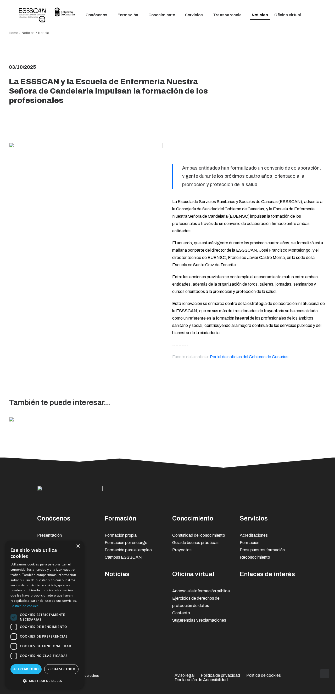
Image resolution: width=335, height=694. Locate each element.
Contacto (181, 613)
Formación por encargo (126, 542)
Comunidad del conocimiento (198, 535)
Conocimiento (161, 15)
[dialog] (44, 615)
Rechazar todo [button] (61, 669)
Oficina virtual (287, 15)
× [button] (78, 546)
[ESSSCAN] (47, 15)
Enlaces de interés (267, 574)
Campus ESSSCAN (123, 557)
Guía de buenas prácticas (195, 542)
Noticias (260, 15)
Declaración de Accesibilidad (201, 680)
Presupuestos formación (262, 550)
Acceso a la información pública (201, 591)
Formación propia (121, 535)
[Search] (314, 15)
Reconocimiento (255, 557)
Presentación (49, 535)
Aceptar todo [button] (26, 669)
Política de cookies (263, 675)
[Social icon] (256, 489)
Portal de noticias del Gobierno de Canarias (249, 357)
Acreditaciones (254, 535)
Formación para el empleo (128, 550)
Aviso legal (184, 675)
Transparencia (227, 15)
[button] (44, 681)
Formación (128, 15)
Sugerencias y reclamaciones (199, 620)
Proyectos (182, 550)
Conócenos (96, 15)
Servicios (194, 15)
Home (13, 33)
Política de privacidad (220, 675)
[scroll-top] (324, 673)
